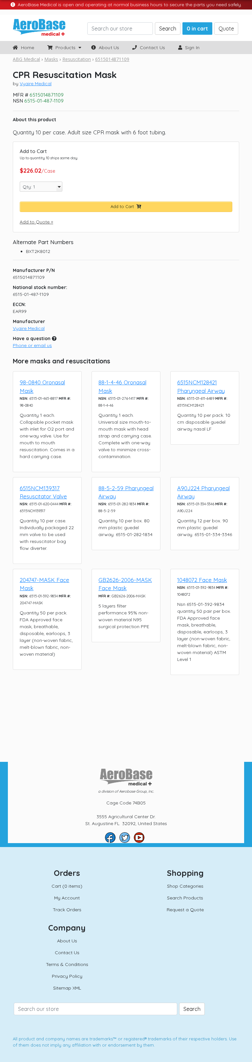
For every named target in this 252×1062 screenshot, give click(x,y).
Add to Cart (123, 206)
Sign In (191, 47)
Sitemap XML (67, 988)
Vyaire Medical (36, 84)
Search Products (185, 898)
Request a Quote (185, 910)
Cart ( (67, 886)
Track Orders (67, 910)
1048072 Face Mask (202, 579)
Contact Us (151, 47)
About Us (107, 47)
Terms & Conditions (67, 964)
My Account (67, 898)
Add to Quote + (36, 222)
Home (26, 47)
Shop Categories (185, 886)
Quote (226, 28)
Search (167, 28)
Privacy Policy (67, 976)
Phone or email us (32, 345)
